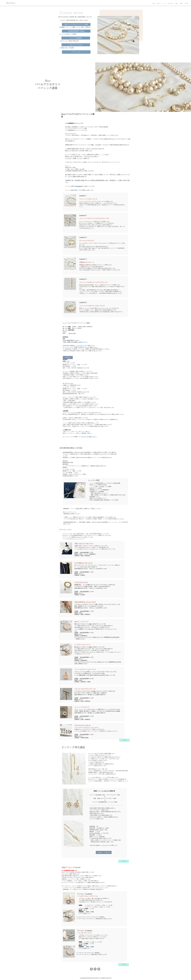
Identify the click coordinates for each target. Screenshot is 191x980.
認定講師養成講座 (67, 448)
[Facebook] (91, 969)
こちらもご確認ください (90, 347)
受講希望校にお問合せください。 (72, 513)
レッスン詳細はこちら (85, 913)
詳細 (75, 630)
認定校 (64, 331)
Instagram (78, 537)
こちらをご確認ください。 (90, 436)
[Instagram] (95, 969)
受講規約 (72, 345)
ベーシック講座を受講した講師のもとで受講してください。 (86, 508)
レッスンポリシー (80, 345)
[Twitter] (98, 969)
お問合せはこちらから (75, 538)
